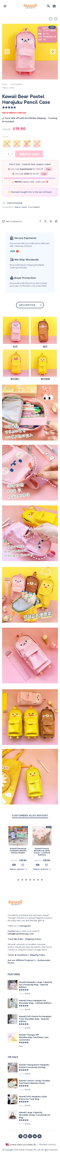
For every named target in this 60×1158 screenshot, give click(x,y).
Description (27, 305)
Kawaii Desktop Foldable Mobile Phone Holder (18, 850)
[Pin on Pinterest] (50, 221)
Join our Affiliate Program (20, 960)
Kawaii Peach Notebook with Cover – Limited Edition (42, 851)
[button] (4, 6)
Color (5, 137)
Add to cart (29, 154)
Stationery (16, 84)
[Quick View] (14, 864)
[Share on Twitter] (44, 221)
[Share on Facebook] (39, 221)
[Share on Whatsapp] (55, 221)
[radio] (7, 143)
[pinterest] (39, 1136)
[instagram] (25, 1136)
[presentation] (7, 51)
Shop (4, 84)
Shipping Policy (37, 955)
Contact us (13, 931)
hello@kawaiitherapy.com (21, 933)
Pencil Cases (8, 88)
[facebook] (20, 1136)
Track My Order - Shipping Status (24, 939)
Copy (48, 169)
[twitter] (30, 1136)
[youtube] (35, 1136)
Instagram (25, 925)
